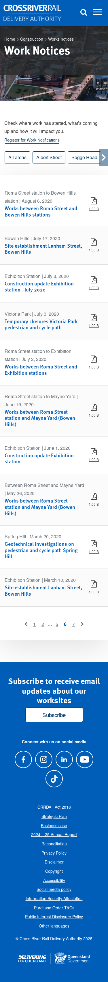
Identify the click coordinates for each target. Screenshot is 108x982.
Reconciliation (54, 843)
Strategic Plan (54, 816)
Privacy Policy (54, 853)
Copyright (54, 871)
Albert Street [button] (49, 157)
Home (9, 39)
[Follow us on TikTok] (54, 778)
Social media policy (54, 889)
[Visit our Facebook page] (23, 759)
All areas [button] (17, 157)
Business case (54, 825)
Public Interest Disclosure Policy (54, 916)
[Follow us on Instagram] (43, 759)
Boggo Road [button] (84, 157)
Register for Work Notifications (32, 140)
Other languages (54, 926)
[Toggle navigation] (97, 13)
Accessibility (54, 880)
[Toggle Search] (83, 12)
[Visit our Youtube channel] (84, 759)
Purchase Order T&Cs (54, 907)
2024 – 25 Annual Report (54, 834)
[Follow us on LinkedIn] (64, 759)
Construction (31, 39)
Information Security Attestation (54, 898)
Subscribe (54, 714)
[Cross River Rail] (32, 12)
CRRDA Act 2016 (54, 807)
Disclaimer (54, 862)
